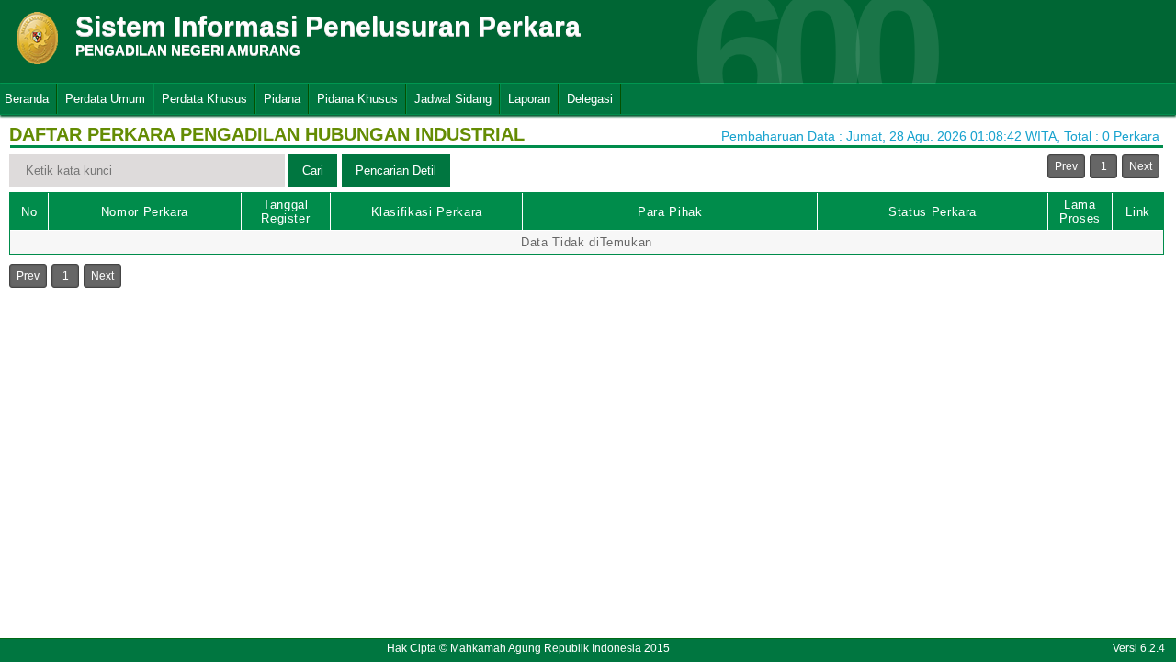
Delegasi (590, 99)
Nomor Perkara (144, 212)
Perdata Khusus (204, 99)
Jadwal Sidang (453, 99)
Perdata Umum (105, 99)
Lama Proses (1080, 211)
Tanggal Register (285, 211)
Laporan (529, 99)
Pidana (282, 99)
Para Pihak (670, 212)
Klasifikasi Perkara (426, 212)
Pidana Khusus (357, 99)
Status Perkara (932, 212)
